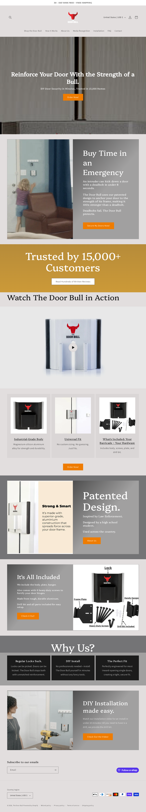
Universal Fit (73, 439)
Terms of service (73, 805)
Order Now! (73, 97)
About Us (91, 540)
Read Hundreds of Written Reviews (73, 281)
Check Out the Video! (98, 736)
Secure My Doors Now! (98, 225)
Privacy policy (59, 805)
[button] (10, 17)
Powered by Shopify (30, 805)
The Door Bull (18, 805)
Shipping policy (88, 805)
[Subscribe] (55, 770)
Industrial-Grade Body (28, 439)
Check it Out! (28, 616)
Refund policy (46, 805)
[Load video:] (73, 347)
